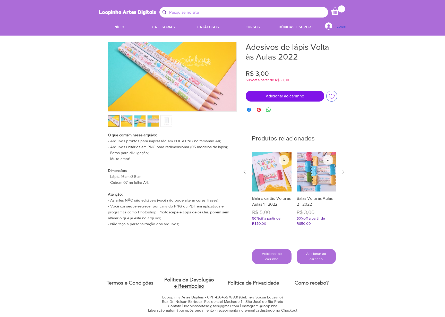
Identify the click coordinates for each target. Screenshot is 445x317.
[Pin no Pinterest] (259, 110)
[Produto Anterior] (245, 172)
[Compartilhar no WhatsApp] (269, 110)
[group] (294, 208)
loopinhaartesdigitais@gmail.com (211, 306)
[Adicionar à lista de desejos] (331, 96)
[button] (338, 10)
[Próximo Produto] (343, 172)
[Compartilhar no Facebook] (249, 110)
